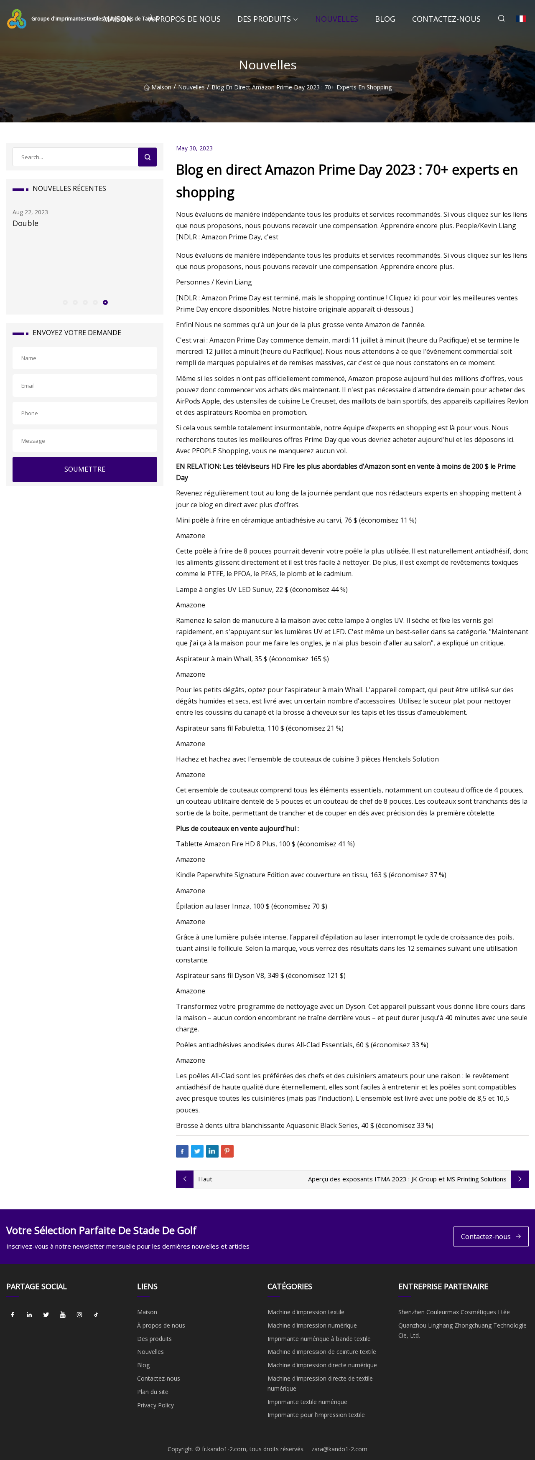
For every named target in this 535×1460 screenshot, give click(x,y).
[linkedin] (29, 1315)
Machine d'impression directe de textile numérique (320, 1383)
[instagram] (79, 1315)
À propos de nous (185, 19)
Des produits (264, 19)
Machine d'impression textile (306, 1312)
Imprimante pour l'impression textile (316, 1415)
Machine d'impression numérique (312, 1325)
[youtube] (62, 1315)
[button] (65, 302)
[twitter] (46, 1315)
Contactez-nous (446, 19)
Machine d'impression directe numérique (322, 1365)
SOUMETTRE (84, 469)
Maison (117, 19)
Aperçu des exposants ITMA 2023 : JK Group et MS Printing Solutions (407, 1179)
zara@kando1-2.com (339, 1449)
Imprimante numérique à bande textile (319, 1339)
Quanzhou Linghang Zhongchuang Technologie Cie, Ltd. (462, 1330)
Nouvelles (336, 19)
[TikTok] (96, 1315)
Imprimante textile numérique (307, 1402)
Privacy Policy (155, 1405)
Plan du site (152, 1392)
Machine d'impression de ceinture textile (322, 1352)
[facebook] (12, 1315)
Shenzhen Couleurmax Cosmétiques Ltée (454, 1312)
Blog (385, 19)
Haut (205, 1179)
